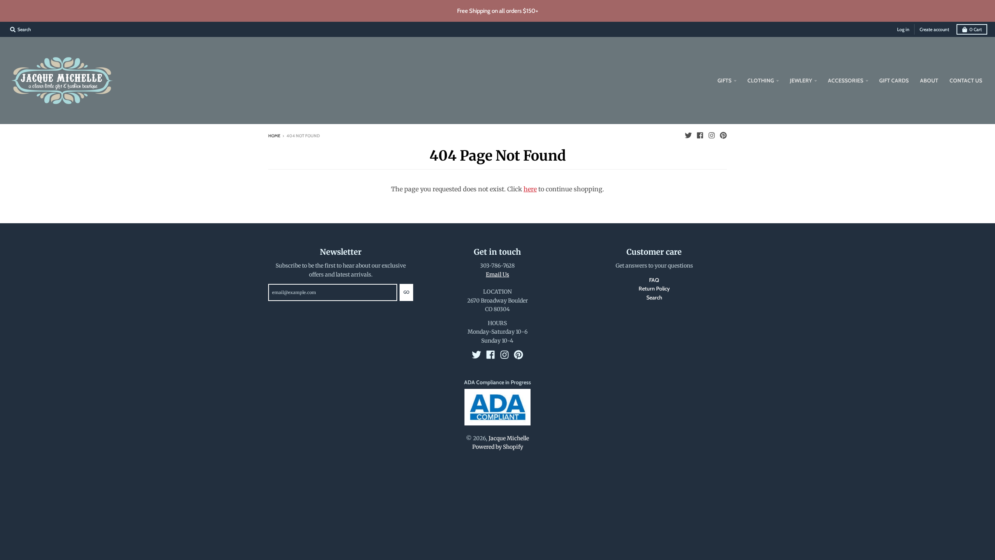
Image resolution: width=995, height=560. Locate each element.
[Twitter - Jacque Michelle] (688, 135)
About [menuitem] (929, 80)
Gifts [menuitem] (724, 80)
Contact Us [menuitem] (966, 80)
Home (274, 135)
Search (654, 297)
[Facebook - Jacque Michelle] (699, 135)
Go (406, 292)
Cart (975, 29)
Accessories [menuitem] (845, 80)
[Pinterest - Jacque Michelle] (723, 135)
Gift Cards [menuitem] (894, 80)
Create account (934, 29)
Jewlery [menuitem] (801, 80)
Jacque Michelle (509, 438)
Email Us (497, 274)
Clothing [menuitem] (760, 80)
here (530, 189)
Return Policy (654, 288)
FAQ (654, 280)
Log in (903, 29)
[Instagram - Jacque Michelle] (711, 135)
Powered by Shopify (497, 446)
